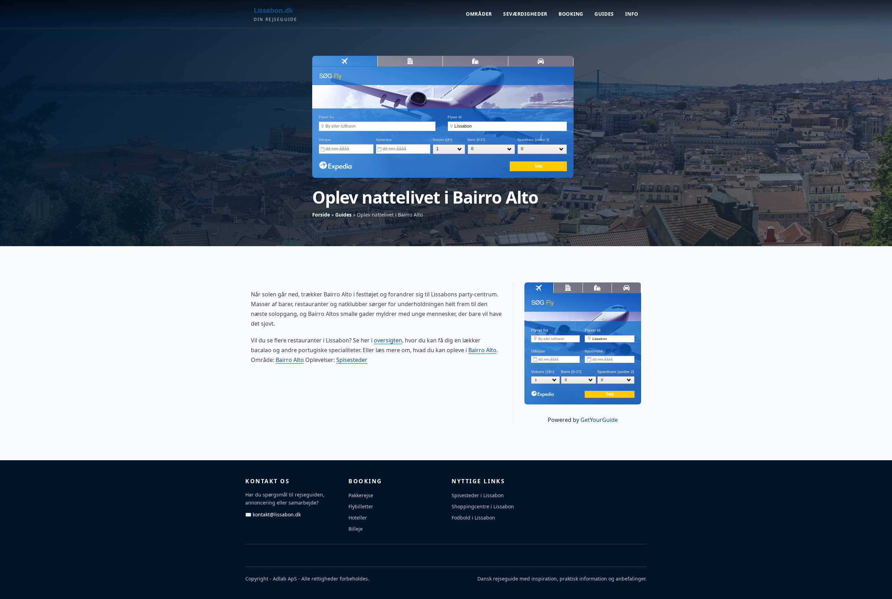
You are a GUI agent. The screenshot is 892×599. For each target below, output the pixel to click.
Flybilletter (360, 506)
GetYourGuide (599, 420)
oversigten (388, 340)
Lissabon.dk (273, 10)
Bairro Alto (482, 350)
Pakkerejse (360, 495)
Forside (321, 214)
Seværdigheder (525, 13)
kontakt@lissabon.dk (273, 514)
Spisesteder (351, 360)
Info (631, 13)
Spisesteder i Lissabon (478, 495)
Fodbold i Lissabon (473, 517)
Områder (479, 13)
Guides (604, 13)
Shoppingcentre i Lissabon (483, 506)
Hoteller (357, 517)
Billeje (355, 528)
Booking (571, 13)
